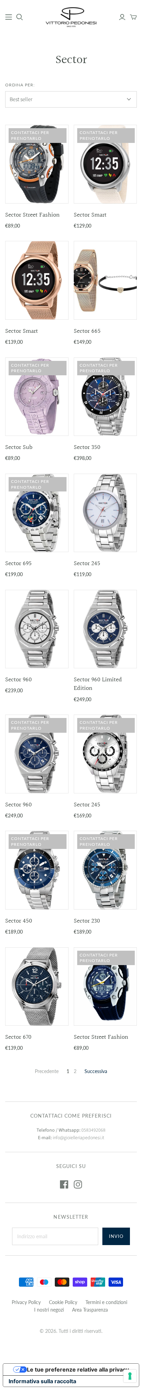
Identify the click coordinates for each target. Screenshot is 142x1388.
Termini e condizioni (106, 1302)
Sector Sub (18, 447)
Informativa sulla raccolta (42, 1381)
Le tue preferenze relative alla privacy (78, 1369)
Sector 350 (87, 447)
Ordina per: (20, 84)
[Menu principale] (8, 17)
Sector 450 (18, 921)
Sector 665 (87, 331)
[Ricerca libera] (19, 17)
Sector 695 (18, 564)
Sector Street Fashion (32, 215)
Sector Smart (90, 215)
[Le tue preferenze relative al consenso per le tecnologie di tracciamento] (129, 1376)
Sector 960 (18, 680)
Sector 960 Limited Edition (98, 684)
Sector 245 (87, 564)
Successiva (95, 1071)
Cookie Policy (63, 1302)
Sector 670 (18, 1037)
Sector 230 (87, 921)
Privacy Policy (26, 1302)
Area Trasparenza (90, 1310)
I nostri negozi (49, 1310)
